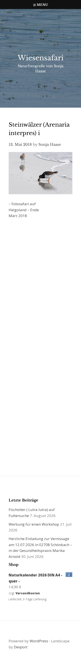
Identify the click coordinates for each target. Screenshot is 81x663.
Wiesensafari (41, 58)
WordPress (39, 640)
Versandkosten (28, 593)
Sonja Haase (49, 144)
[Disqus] (40, 283)
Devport (20, 646)
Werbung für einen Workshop (34, 524)
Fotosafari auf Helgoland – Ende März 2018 (24, 209)
